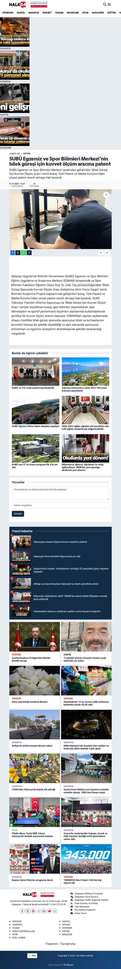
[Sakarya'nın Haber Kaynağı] (28, 4)
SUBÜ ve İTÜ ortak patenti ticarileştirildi (33, 387)
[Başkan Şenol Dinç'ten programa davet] (34, 859)
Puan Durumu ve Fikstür (86, 903)
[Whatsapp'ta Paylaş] (23, 252)
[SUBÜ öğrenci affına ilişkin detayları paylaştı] (35, 409)
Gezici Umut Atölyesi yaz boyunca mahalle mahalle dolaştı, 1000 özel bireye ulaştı (86, 791)
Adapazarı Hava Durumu (86, 896)
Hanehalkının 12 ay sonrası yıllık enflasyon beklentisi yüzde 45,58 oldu (86, 703)
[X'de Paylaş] (17, 252)
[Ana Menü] (109, 4)
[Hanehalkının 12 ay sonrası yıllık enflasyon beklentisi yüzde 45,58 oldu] (86, 680)
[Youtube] (49, 911)
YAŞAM (59, 12)
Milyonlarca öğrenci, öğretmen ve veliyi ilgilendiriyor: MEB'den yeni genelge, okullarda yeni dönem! (82, 467)
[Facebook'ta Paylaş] (12, 252)
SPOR (85, 12)
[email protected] (40, 904)
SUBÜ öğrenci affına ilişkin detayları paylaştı (35, 426)
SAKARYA (33, 12)
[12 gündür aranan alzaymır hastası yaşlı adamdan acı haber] (86, 637)
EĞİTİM (111, 12)
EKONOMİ (73, 12)
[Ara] (104, 4)
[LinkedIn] (44, 911)
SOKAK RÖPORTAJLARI (23, 931)
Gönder (18, 513)
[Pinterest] (33, 911)
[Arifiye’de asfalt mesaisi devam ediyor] (34, 724)
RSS (33, 955)
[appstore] (52, 943)
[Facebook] (22, 911)
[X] (27, 911)
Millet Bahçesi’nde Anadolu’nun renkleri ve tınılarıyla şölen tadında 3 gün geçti (86, 747)
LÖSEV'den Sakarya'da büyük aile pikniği (33, 789)
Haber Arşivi (81, 913)
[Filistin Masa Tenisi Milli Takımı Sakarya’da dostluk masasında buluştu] (34, 812)
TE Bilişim (68, 965)
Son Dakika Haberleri (85, 910)
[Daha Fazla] (29, 252)
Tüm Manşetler (82, 906)
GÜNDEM (7, 12)
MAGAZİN (98, 12)
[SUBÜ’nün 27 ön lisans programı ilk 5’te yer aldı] (35, 448)
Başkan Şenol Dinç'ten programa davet (32, 880)
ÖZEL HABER (18, 937)
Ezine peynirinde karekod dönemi (29, 701)
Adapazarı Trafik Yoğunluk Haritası (92, 900)
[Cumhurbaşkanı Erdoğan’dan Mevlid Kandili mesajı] (34, 637)
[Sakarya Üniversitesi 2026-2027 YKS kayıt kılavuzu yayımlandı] (85, 371)
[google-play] (67, 943)
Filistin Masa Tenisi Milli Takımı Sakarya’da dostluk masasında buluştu (32, 835)
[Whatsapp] (55, 911)
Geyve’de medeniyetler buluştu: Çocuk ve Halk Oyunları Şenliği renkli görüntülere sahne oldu (85, 836)
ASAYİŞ (21, 12)
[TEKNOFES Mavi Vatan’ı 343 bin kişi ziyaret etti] (86, 859)
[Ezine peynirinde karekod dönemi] (34, 680)
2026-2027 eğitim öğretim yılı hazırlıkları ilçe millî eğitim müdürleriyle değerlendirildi (85, 427)
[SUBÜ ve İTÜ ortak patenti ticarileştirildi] (35, 371)
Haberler (14, 153)
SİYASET (47, 12)
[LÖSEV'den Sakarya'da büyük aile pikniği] (34, 768)
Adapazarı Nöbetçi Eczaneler (89, 893)
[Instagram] (38, 911)
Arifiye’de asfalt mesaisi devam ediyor (32, 745)
